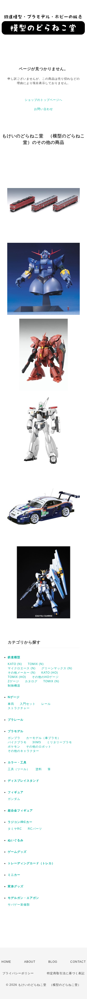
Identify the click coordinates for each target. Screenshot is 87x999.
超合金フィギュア (20, 810)
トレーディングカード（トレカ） (31, 863)
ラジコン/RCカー (20, 822)
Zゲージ (13, 681)
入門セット (28, 704)
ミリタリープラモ (59, 742)
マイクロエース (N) (22, 668)
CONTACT (78, 961)
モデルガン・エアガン (23, 898)
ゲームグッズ (17, 851)
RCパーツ (35, 828)
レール (46, 704)
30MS (36, 742)
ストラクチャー (19, 708)
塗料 (39, 769)
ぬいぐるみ (15, 840)
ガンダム (14, 799)
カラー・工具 (17, 762)
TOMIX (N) (36, 664)
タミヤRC (15, 828)
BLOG (52, 961)
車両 (11, 704)
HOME (6, 961)
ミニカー (14, 875)
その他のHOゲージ (45, 677)
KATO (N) (15, 664)
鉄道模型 (14, 657)
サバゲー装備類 (19, 904)
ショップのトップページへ (43, 100)
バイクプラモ (17, 742)
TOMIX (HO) (17, 677)
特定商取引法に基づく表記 (66, 973)
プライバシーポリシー (18, 973)
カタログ (31, 681)
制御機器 (14, 685)
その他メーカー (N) (22, 672)
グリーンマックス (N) (56, 668)
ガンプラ (14, 738)
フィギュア (15, 792)
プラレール (15, 719)
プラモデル (15, 731)
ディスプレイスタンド (23, 780)
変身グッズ (15, 886)
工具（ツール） (19, 769)
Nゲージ (14, 697)
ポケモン (14, 746)
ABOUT (29, 961)
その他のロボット (38, 746)
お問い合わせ (43, 109)
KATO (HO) (49, 672)
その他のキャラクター (23, 751)
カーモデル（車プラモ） (43, 738)
